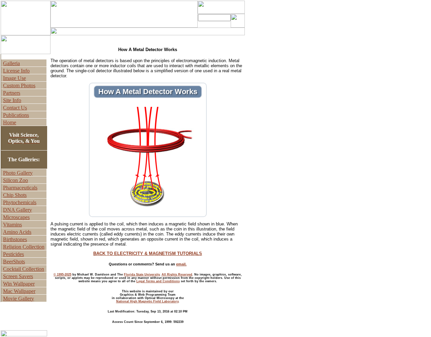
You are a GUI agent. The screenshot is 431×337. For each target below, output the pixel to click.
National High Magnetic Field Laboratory (147, 301)
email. (181, 264)
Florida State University (142, 274)
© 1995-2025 (62, 274)
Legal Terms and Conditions (158, 281)
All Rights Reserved (177, 274)
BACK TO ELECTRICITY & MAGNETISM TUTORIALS (147, 253)
